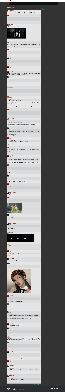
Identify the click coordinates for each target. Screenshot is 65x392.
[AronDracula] (8, 15)
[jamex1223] (8, 118)
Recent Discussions (44, 9)
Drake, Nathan (9, 151)
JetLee (11, 336)
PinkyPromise (11, 244)
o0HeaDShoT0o (11, 24)
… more (10, 316)
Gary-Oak (10, 258)
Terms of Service (19, 389)
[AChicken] (8, 42)
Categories (43, 8)
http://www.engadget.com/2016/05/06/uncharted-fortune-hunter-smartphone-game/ (17, 309)
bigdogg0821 (11, 87)
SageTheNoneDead (11, 127)
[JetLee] (8, 336)
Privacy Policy (22, 389)
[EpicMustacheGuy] (8, 215)
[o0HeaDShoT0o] (8, 25)
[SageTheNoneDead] (8, 128)
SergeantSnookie (11, 10)
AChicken (10, 42)
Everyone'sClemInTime (12, 192)
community (13, 0)
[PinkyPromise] (8, 245)
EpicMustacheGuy (11, 263)
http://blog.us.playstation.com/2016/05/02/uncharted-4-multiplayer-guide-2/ (16, 46)
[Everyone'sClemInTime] (8, 193)
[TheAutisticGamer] (8, 58)
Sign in (7, 385)
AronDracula (11, 15)
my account (56, 0)
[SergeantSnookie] (8, 11)
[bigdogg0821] (8, 87)
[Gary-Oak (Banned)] (8, 259)
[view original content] (16, 226)
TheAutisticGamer (11, 57)
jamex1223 (12, 118)
